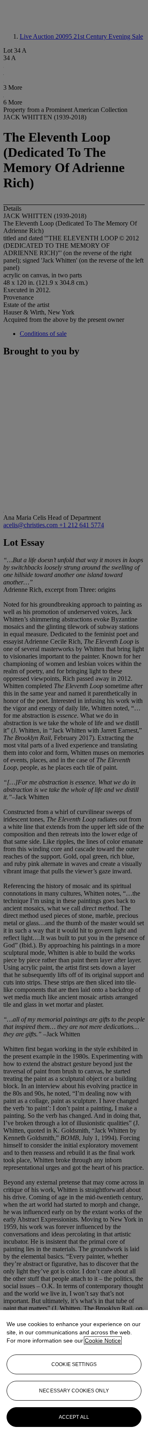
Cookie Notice (103, 1340)
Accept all (74, 1417)
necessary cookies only (74, 1391)
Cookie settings (74, 1364)
